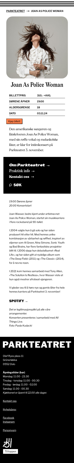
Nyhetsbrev (9, 409)
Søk (17, 185)
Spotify (17, 301)
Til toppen (10, 451)
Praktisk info (19, 171)
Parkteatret (15, 10)
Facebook (8, 417)
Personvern (9, 430)
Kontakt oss (19, 176)
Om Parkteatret (27, 165)
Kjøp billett (14, 121)
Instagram (9, 421)
